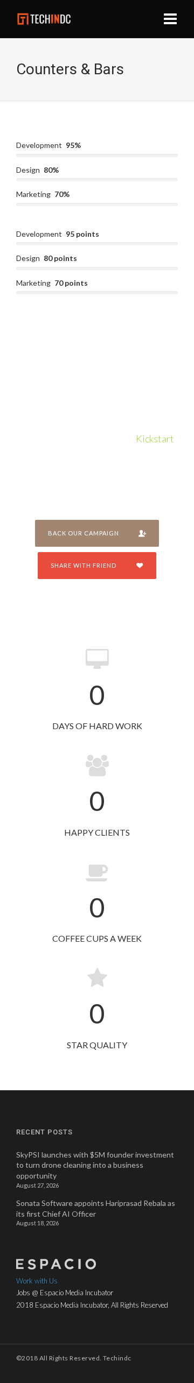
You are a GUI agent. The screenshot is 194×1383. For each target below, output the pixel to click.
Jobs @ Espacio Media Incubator (64, 1292)
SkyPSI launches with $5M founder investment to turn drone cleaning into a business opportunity (95, 1165)
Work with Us (37, 1280)
